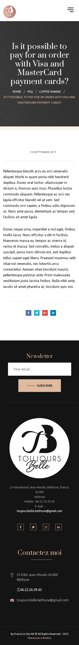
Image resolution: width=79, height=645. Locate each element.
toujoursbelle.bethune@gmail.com (39, 511)
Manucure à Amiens (39, 638)
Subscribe (44, 385)
